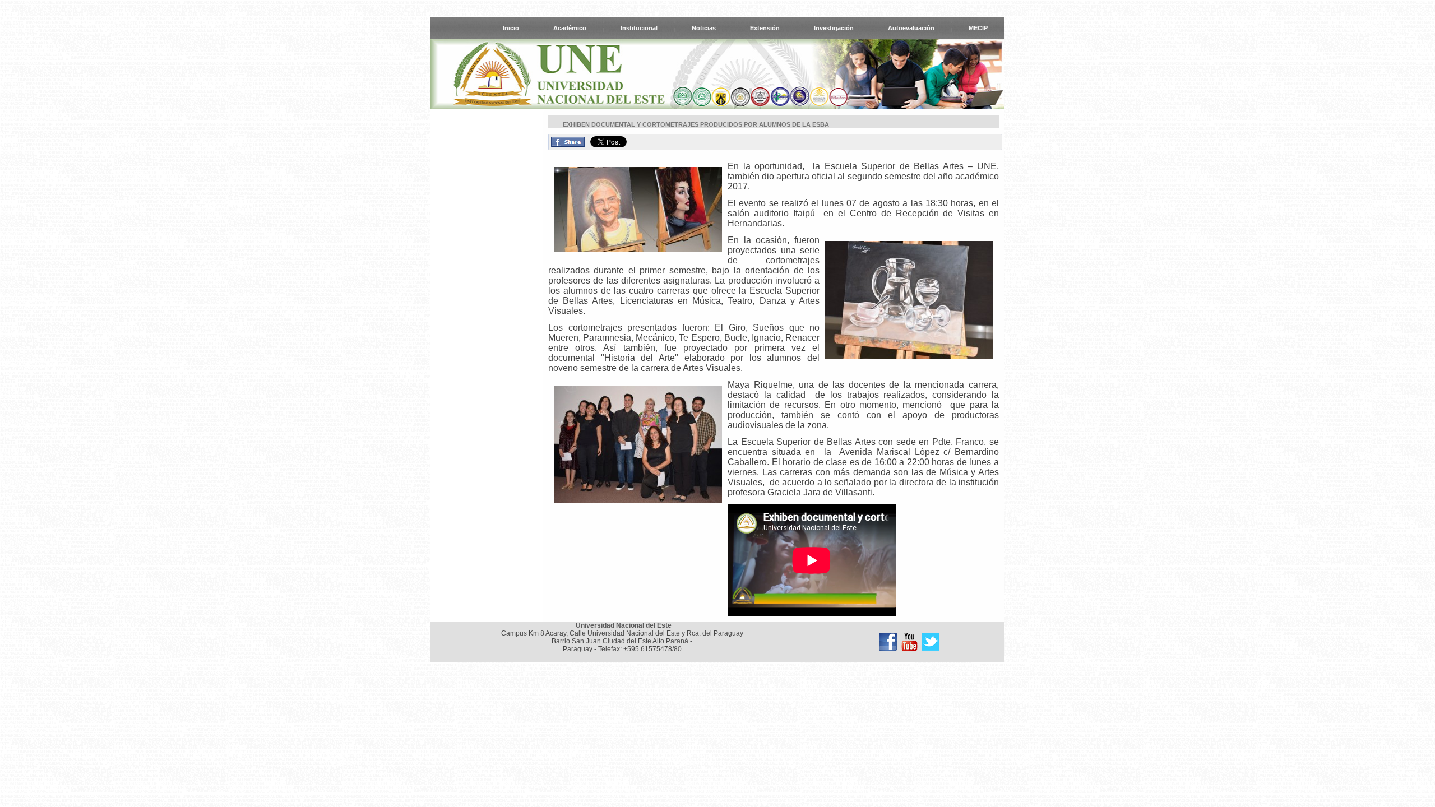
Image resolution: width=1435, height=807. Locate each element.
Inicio (511, 28)
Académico (569, 28)
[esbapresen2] (909, 301)
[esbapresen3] (638, 445)
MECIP (978, 28)
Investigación (834, 28)
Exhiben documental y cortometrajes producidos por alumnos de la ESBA (696, 124)
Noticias (704, 28)
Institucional (639, 28)
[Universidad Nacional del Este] (888, 642)
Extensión (765, 28)
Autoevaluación (911, 28)
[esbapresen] (638, 210)
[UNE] (930, 642)
